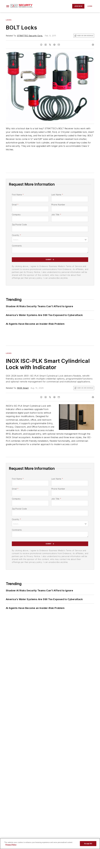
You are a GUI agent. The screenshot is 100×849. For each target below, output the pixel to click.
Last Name (57, 194)
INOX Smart (23, 388)
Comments (17, 246)
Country (16, 235)
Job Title (56, 214)
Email (15, 204)
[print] (93, 44)
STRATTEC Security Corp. (30, 35)
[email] (59, 44)
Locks (8, 20)
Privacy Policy (10, 845)
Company (16, 214)
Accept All (88, 843)
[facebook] (41, 44)
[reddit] (54, 44)
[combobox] (50, 239)
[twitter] (50, 44)
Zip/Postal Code (19, 224)
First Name (18, 194)
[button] (8, 6)
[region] (50, 843)
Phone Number (58, 204)
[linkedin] (45, 44)
